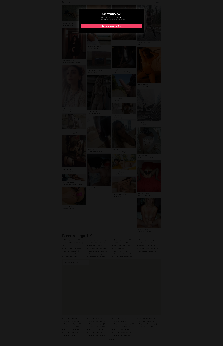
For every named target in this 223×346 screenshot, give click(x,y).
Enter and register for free (111, 26)
